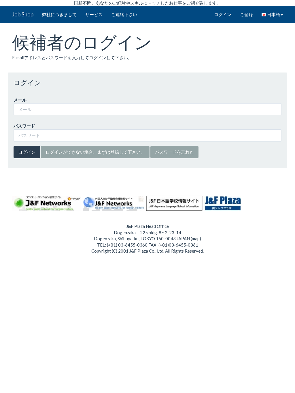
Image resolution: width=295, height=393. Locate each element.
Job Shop (22, 14)
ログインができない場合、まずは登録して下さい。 (95, 151)
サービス (94, 14)
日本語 (273, 14)
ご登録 (246, 14)
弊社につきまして (59, 14)
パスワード (24, 125)
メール (20, 99)
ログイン (222, 14)
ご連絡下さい (124, 14)
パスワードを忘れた (174, 151)
